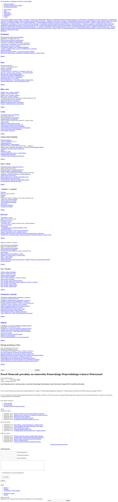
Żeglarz (2, 196)
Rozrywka (4, 214)
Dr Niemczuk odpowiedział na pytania (23, 418)
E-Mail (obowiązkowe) (23, 455)
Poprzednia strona (54, 444)
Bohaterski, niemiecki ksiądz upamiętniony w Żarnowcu (15, 301)
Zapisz (68, 500)
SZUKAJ (37, 370)
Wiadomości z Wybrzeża (9, 294)
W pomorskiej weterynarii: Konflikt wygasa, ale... (26, 419)
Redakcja (6, 487)
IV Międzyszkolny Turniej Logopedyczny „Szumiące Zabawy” (30, 430)
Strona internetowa (22, 458)
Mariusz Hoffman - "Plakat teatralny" (10, 144)
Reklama (6, 489)
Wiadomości (5, 34)
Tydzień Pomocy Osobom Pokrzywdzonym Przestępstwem (29, 437)
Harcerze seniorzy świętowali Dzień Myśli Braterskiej (27, 439)
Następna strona (63, 444)
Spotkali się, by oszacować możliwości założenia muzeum (15, 330)
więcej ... (3, 56)
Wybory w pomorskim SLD (21, 440)
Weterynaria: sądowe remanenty (22, 416)
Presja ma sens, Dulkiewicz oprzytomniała (11, 41)
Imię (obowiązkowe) (22, 452)
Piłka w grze (5, 89)
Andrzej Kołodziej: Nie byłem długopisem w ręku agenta (28, 426)
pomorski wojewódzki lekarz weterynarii (14, 406)
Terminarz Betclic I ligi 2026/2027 (9, 119)
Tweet (2, 409)
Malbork (4, 322)
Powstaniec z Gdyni (6, 222)
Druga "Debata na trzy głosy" (21, 427)
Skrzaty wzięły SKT (6, 69)
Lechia (3, 111)
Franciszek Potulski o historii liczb (22, 429)
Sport (2, 62)
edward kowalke (8, 403)
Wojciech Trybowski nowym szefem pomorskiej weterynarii (29, 413)
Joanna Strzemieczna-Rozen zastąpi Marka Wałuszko (27, 441)
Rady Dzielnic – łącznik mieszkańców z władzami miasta (28, 424)
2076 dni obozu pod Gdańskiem (9, 249)
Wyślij (2, 485)
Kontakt (6, 494)
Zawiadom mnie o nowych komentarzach (13, 472)
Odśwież (3, 480)
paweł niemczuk (8, 404)
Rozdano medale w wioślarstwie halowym (11, 171)
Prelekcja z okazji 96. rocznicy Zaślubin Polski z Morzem (28, 436)
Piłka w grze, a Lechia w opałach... (9, 96)
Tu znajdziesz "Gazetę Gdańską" (12, 490)
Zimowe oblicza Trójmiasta (7, 276)
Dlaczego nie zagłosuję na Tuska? (9, 349)
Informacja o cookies (9, 493)
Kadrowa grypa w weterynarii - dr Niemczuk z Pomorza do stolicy (31, 415)
